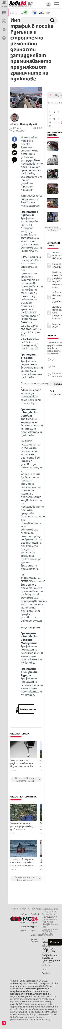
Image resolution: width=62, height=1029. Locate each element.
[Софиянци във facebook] (46, 950)
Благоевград (36, 935)
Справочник (25, 926)
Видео (23, 922)
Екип (44, 969)
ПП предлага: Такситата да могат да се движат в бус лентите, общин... (56, 215)
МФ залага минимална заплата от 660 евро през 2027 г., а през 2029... (56, 201)
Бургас (34, 926)
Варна (34, 922)
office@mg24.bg (47, 964)
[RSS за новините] (53, 950)
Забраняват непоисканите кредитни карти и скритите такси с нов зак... (56, 144)
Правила (46, 973)
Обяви (23, 931)
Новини (24, 914)
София (34, 918)
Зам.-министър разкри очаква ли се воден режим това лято (21, 763)
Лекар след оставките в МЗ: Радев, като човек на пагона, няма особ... (56, 172)
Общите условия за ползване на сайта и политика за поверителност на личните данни (30, 991)
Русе (33, 931)
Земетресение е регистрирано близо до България (22, 826)
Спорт (23, 918)
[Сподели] (14, 152)
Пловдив (35, 914)
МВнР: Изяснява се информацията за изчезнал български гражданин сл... (56, 158)
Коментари (26, 709)
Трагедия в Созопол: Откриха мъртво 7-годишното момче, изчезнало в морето (22, 862)
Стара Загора (34, 940)
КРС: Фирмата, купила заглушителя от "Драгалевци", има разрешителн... (56, 186)
